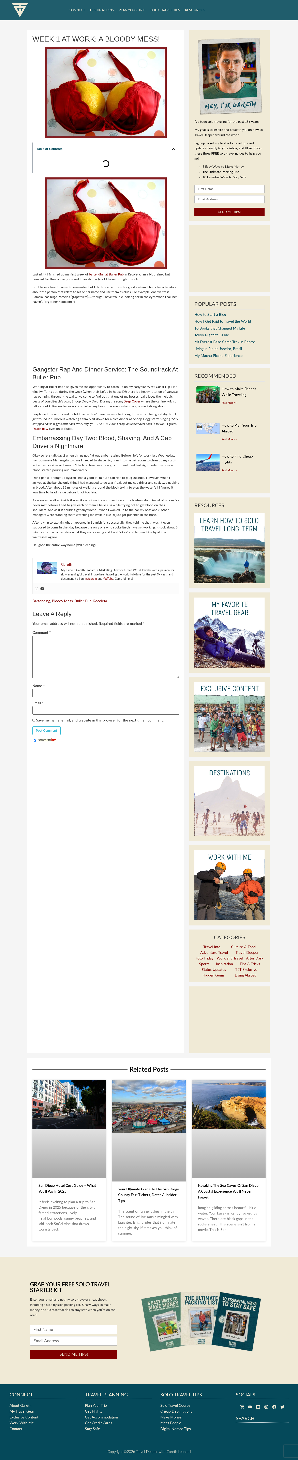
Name (38, 668)
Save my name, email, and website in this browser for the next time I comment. (100, 703)
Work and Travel (230, 974)
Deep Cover (131, 384)
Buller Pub (83, 584)
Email (38, 686)
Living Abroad (245, 991)
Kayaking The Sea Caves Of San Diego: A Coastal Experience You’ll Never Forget (228, 1207)
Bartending (41, 584)
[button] (170, 149)
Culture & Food (243, 963)
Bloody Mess (62, 584)
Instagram (91, 561)
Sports (204, 980)
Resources (195, 10)
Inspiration (224, 980)
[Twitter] (282, 1422)
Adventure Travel (214, 968)
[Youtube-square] (258, 1422)
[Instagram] (36, 572)
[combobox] (236, 10)
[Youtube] (42, 572)
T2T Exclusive (246, 985)
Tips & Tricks (250, 980)
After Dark (254, 974)
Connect (77, 10)
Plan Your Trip (132, 10)
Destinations (102, 10)
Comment (41, 615)
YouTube (108, 561)
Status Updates (214, 985)
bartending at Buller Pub (106, 257)
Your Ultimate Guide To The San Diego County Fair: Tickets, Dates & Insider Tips (148, 1211)
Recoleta (100, 584)
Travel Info (211, 963)
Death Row (40, 411)
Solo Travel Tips (165, 10)
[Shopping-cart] (242, 1422)
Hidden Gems (214, 991)
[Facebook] (274, 1422)
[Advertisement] (105, 318)
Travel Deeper (247, 968)
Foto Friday (204, 974)
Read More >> (229, 418)
